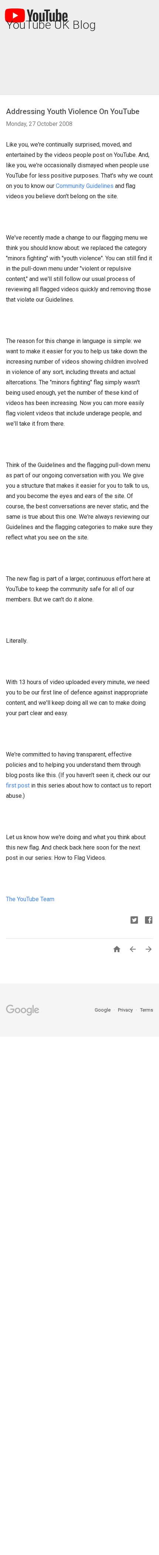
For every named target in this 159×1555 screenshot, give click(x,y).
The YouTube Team (30, 899)
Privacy (126, 1010)
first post (18, 785)
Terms (146, 1010)
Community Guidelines (85, 185)
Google (103, 1010)
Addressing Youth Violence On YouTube (72, 111)
